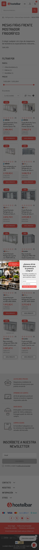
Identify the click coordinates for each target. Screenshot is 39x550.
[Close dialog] (38, 261)
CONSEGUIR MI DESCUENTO (29, 286)
